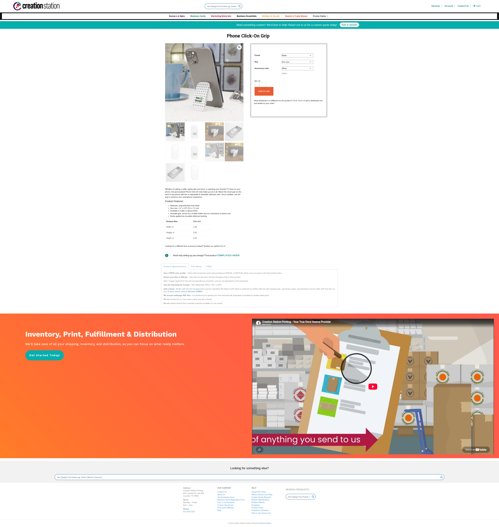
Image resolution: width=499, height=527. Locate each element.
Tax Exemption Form (225, 497)
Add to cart (264, 91)
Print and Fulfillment (225, 508)
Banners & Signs (177, 16)
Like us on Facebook (226, 502)
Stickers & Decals (271, 16)
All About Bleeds (258, 502)
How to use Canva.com (261, 513)
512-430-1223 (189, 512)
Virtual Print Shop (258, 492)
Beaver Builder (266, 523)
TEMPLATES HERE (228, 255)
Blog (219, 510)
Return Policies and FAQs (262, 495)
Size (256, 62)
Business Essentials (247, 16)
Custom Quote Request (261, 497)
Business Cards (198, 16)
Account (449, 6)
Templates (255, 505)
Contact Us (463, 6)
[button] (239, 47)
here (223, 246)
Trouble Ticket (257, 508)
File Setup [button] (196, 266)
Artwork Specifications (260, 500)
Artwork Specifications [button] (175, 266)
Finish (257, 55)
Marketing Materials (221, 16)
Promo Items (319, 16)
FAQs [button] (209, 266)
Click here (298, 101)
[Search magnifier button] (239, 6)
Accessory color (262, 68)
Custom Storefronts (225, 505)
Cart (478, 6)
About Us (221, 495)
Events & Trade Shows (296, 16)
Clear (284, 73)
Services (435, 6)
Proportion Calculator (260, 510)
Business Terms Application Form (231, 500)
